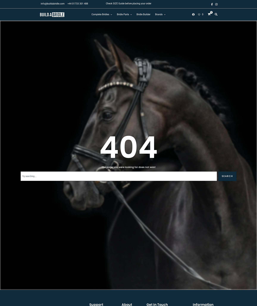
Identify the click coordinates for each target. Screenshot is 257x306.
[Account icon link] (193, 14)
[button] (216, 15)
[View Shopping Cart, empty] (209, 14)
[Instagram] (216, 4)
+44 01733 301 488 (78, 3)
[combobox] (119, 176)
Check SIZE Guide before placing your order (128, 3)
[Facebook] (212, 4)
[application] (110, 14)
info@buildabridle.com (53, 3)
